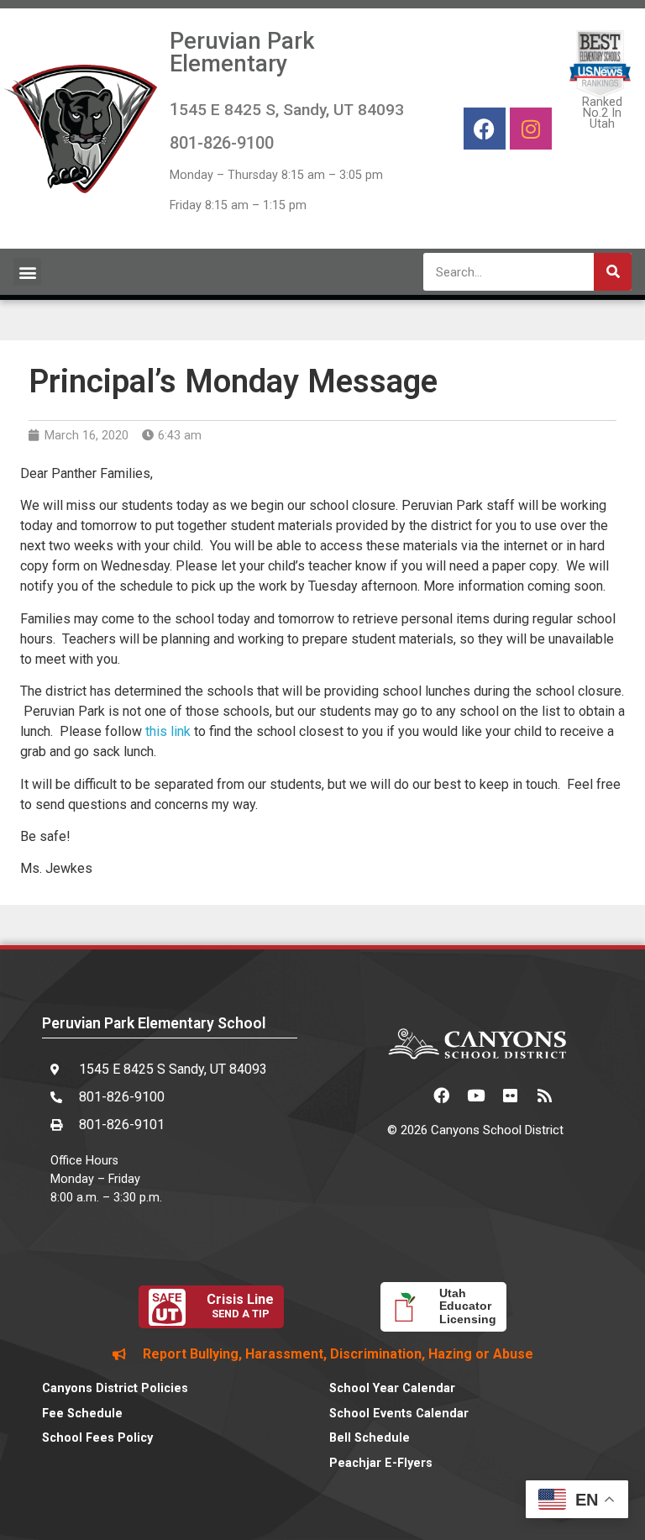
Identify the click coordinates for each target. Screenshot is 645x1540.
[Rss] (544, 1095)
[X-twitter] (406, 1095)
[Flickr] (510, 1095)
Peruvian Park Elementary (242, 52)
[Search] (613, 272)
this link (168, 731)
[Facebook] (485, 129)
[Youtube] (475, 1095)
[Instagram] (531, 129)
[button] (27, 272)
